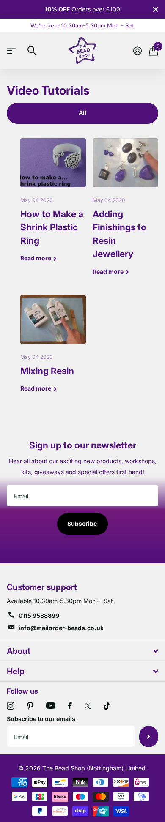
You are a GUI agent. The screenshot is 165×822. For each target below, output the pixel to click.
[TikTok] (107, 706)
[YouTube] (50, 705)
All (82, 112)
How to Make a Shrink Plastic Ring (53, 206)
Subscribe (82, 523)
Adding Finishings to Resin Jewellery (125, 213)
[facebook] (70, 705)
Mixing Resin (53, 350)
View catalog (14, 50)
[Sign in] (137, 51)
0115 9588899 (39, 615)
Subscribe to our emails (41, 718)
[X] (88, 706)
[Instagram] (10, 706)
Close (155, 9)
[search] (32, 50)
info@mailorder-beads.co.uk (61, 627)
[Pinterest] (30, 706)
